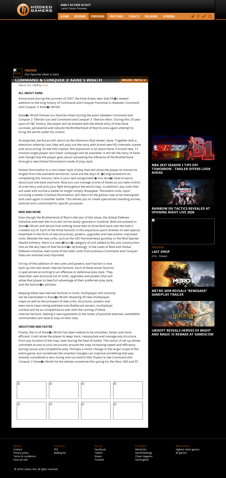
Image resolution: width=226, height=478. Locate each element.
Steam (98, 456)
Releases (151, 16)
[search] (211, 16)
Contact (17, 449)
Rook (45, 85)
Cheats (134, 16)
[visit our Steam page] (204, 16)
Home (65, 16)
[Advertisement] (113, 48)
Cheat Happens (144, 456)
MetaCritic (141, 449)
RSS (56, 449)
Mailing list (60, 452)
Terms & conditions (24, 456)
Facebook (100, 449)
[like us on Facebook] (198, 16)
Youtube (99, 459)
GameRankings (143, 452)
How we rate (20, 459)
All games (181, 452)
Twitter (98, 452)
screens (169, 16)
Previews (97, 16)
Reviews (80, 16)
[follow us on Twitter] (193, 16)
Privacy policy (21, 452)
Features (116, 16)
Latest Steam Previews (76, 6)
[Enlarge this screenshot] (31, 390)
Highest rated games (188, 449)
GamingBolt (142, 459)
